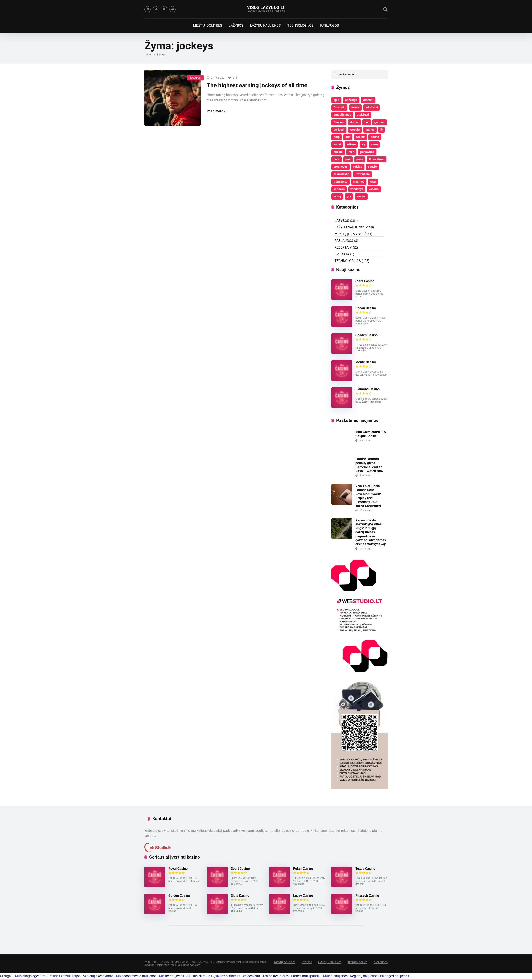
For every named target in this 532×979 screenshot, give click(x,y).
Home (147, 54)
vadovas (339, 189)
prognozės (340, 166)
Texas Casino (365, 869)
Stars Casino (364, 281)
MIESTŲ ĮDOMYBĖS (207, 25)
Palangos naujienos (394, 976)
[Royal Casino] (154, 886)
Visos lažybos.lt (266, 7)
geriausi (339, 129)
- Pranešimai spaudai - (306, 976)
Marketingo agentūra (30, 976)
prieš (359, 159)
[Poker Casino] (279, 886)
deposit (363, 347)
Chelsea (339, 122)
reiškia (357, 166)
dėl (367, 122)
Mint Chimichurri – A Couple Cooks (370, 434)
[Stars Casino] (341, 299)
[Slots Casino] (217, 913)
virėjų (337, 196)
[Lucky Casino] (279, 913)
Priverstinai (376, 159)
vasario (374, 189)
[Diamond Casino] (341, 407)
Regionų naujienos (363, 976)
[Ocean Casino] (341, 326)
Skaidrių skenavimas (98, 976)
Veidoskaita (251, 976)
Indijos (370, 129)
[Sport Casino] (217, 886)
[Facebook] (147, 9)
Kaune (360, 137)
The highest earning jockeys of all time (257, 85)
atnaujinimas (342, 114)
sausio (372, 166)
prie (348, 159)
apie (336, 100)
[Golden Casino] (154, 913)
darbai (354, 122)
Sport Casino (240, 869)
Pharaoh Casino (367, 896)
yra (349, 196)
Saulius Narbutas (199, 976)
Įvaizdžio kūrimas (227, 976)
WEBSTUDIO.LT (152, 962)
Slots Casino (240, 896)
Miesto (338, 152)
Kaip (337, 137)
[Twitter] (156, 9)
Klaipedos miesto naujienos (136, 976)
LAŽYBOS (236, 25)
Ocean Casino (365, 308)
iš (381, 129)
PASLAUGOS (329, 25)
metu (374, 144)
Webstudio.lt (153, 831)
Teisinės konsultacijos (64, 976)
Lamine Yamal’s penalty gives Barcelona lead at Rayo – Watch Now (369, 465)
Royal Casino (178, 869)
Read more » (216, 111)
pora (337, 159)
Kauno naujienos (335, 976)
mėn (351, 152)
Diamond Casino (367, 389)
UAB (373, 181)
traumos (358, 181)
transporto (340, 181)
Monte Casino (365, 362)
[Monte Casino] (341, 380)
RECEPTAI (342, 247)
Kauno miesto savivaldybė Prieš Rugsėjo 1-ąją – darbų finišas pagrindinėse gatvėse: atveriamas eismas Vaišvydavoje (371, 532)
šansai (361, 196)
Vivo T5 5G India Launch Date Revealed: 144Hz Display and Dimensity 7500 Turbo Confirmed (368, 496)
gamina (379, 122)
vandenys (356, 189)
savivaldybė (341, 174)
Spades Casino (366, 335)
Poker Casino (303, 869)
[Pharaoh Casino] (341, 913)
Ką (363, 144)
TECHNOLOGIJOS (300, 25)
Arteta (355, 107)
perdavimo (367, 152)
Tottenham (362, 174)
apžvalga (351, 100)
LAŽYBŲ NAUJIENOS (265, 25)
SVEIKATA (342, 254)
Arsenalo (339, 107)
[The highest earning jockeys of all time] (172, 98)
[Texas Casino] (341, 886)
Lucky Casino (303, 896)
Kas (347, 137)
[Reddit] (172, 9)
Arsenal (368, 100)
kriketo (351, 144)
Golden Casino (179, 896)
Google (355, 129)
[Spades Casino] (341, 353)
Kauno (375, 137)
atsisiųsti (363, 114)
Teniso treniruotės (275, 976)
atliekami (371, 107)
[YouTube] (164, 9)
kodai (337, 144)
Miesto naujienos (171, 976)
